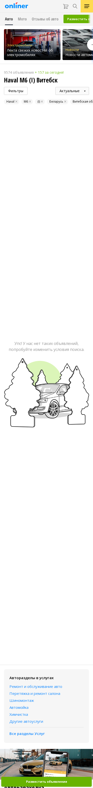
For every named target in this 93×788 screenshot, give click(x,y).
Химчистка (18, 714)
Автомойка (19, 707)
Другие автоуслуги (26, 721)
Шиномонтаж (21, 700)
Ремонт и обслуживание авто (35, 686)
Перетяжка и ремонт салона (34, 693)
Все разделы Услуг (27, 733)
